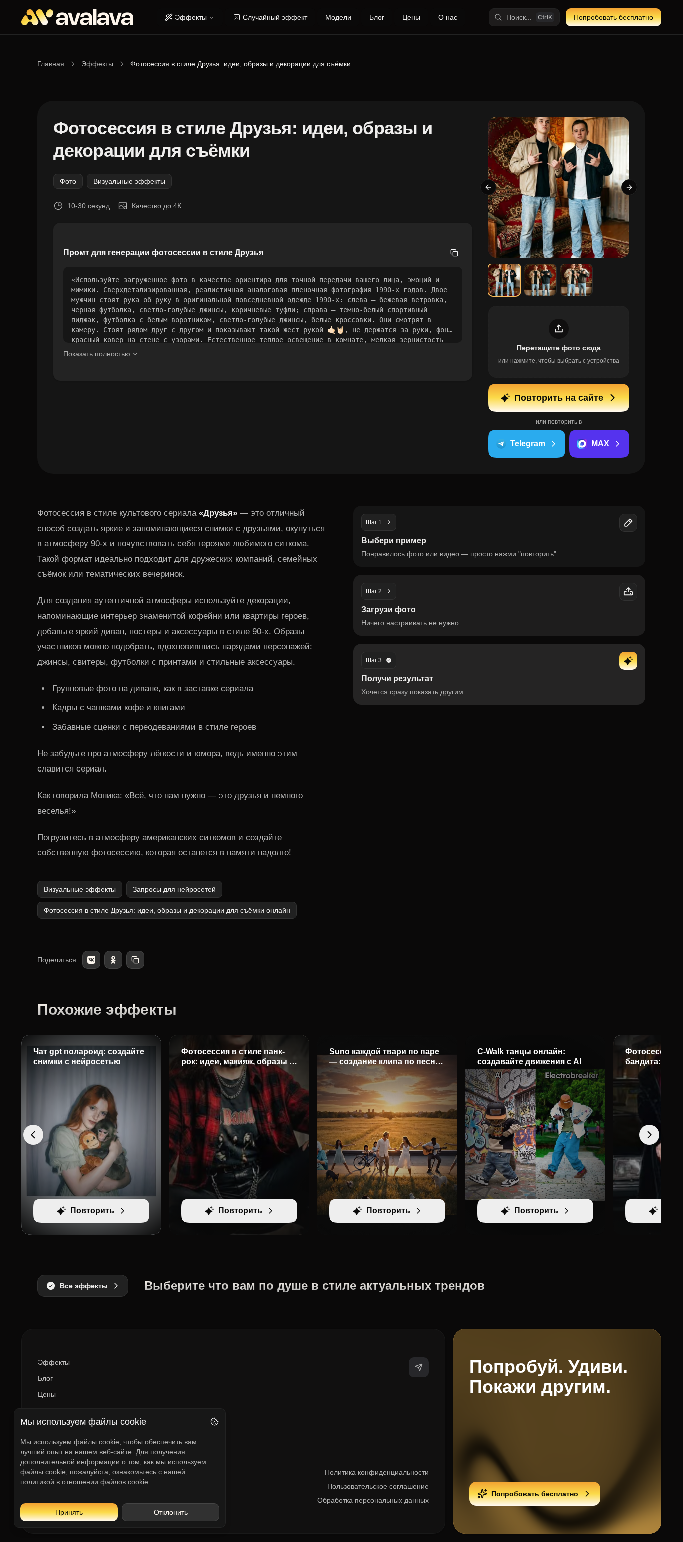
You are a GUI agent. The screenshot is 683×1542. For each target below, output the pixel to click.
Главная (51, 64)
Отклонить (171, 1512)
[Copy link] (135, 960)
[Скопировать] (454, 253)
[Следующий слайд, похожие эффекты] (650, 1135)
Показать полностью (97, 354)
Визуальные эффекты (130, 181)
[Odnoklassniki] (113, 960)
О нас (448, 17)
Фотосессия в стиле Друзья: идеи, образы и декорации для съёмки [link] (240, 64)
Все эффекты (84, 1286)
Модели (339, 17)
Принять (69, 1512)
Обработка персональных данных (373, 1500)
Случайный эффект (275, 17)
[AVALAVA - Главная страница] (78, 17)
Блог (377, 17)
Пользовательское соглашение (378, 1486)
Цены (411, 17)
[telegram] (419, 1367)
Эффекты (191, 17)
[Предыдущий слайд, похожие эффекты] (34, 1135)
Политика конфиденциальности (377, 1472)
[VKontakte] (91, 960)
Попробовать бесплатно (614, 17)
